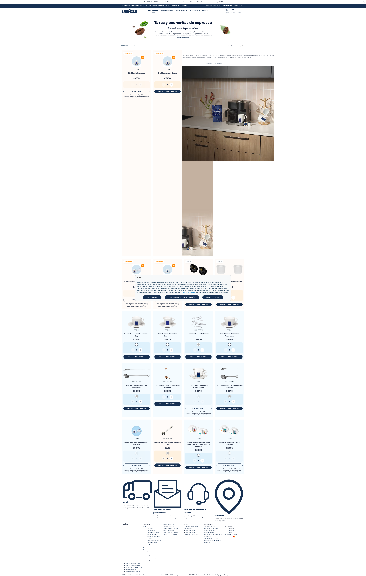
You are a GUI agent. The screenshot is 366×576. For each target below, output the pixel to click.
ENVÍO (126, 503)
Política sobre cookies (133, 565)
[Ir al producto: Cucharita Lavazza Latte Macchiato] (136, 379)
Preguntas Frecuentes (191, 526)
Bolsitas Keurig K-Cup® (154, 540)
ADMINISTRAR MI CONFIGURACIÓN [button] (182, 297)
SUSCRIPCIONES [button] (167, 10)
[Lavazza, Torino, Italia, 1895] (129, 11)
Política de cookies (189, 292)
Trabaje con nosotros (190, 534)
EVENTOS (219, 516)
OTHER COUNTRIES (231, 534)
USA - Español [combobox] (229, 528)
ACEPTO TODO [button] (152, 297)
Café (144, 526)
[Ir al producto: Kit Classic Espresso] (136, 67)
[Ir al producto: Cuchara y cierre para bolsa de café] (167, 436)
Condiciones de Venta (211, 528)
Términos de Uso (209, 526)
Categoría (125, 46)
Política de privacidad (133, 563)
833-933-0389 (190, 532)
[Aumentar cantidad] (171, 85)
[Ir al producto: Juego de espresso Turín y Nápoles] (229, 436)
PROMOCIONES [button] (181, 10)
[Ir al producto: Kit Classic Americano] (167, 67)
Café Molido (151, 530)
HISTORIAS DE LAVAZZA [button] (199, 10)
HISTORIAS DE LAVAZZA (171, 528)
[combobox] (241, 46)
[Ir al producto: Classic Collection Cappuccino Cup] (136, 327)
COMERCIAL (238, 5)
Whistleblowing (131, 569)
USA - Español (229, 530)
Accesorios (146, 550)
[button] (363, 1)
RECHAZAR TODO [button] (212, 297)
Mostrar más (183, 37)
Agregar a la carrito (167, 91)
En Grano (150, 528)
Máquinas (146, 548)
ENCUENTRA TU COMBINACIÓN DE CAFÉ (172, 5)
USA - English (229, 532)
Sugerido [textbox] (241, 46)
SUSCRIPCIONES (168, 524)
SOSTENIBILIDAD (168, 530)
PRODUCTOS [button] (153, 10)
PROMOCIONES (168, 526)
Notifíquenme (136, 91)
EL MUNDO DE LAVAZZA (130, 5)
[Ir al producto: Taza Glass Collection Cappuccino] (198, 379)
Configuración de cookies (134, 567)
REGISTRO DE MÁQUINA (148, 5)
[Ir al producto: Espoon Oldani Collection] (198, 327)
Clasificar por (233, 46)
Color (135, 46)
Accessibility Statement (133, 571)
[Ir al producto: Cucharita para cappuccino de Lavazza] (229, 379)
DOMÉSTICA (227, 5)
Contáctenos (188, 528)
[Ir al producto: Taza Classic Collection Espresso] (167, 327)
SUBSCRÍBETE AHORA (214, 63)
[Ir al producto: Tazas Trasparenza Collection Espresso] (136, 436)
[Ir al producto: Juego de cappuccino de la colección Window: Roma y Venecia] (198, 437)
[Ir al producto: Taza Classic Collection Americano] (229, 327)
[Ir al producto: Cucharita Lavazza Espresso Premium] (167, 379)
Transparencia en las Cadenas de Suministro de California (212, 540)
